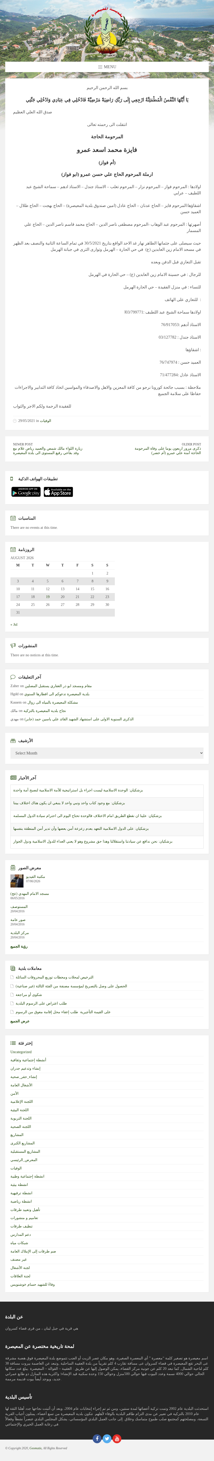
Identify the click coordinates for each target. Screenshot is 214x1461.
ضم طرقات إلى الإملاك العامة (33, 1251)
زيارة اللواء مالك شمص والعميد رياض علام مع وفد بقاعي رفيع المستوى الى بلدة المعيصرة (47, 451)
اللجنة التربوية (21, 1118)
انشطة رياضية (21, 1201)
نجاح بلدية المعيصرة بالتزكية (44, 711)
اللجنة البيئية (19, 1110)
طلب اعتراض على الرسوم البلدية (41, 1003)
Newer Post (23, 444)
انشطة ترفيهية (21, 1193)
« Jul (13, 625)
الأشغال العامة (21, 1085)
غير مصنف (18, 1259)
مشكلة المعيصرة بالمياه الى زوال (52, 702)
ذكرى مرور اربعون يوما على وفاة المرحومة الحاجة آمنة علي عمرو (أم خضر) (168, 451)
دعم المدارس (20, 1235)
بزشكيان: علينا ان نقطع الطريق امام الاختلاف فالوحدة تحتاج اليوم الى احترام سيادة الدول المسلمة (87, 816)
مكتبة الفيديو (35, 877)
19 (48, 597)
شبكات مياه (19, 1243)
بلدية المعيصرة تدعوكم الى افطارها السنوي (57, 694)
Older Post (191, 444)
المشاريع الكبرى (22, 1143)
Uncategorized (21, 1052)
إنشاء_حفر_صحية (23, 1077)
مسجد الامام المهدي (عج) (29, 894)
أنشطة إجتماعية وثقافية (28, 1060)
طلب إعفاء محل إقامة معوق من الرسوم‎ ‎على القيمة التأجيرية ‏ (63, 1012)
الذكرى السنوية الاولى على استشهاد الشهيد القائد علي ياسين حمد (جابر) (79, 719)
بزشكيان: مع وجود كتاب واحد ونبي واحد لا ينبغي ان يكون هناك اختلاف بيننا (69, 803)
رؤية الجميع (19, 946)
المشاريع (16, 1135)
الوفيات (45, 421)
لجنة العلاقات (20, 1276)
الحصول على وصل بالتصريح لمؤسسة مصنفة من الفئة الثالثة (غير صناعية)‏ (71, 986)
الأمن (14, 1093)
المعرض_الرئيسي (23, 1160)
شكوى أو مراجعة (29, 995)
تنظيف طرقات (21, 1226)
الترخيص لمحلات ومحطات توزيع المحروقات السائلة (54, 977)
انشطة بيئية (19, 1185)
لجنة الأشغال (20, 1268)
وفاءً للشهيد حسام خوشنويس (32, 1284)
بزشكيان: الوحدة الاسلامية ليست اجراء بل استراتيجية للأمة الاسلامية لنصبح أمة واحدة (78, 790)
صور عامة (18, 920)
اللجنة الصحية (20, 1127)
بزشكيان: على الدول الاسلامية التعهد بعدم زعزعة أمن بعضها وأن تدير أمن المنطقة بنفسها (81, 829)
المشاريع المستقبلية (25, 1151)
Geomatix (35, 1448)
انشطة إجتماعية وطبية (27, 1176)
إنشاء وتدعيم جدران (25, 1068)
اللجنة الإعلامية (21, 1102)
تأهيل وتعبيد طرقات (25, 1210)
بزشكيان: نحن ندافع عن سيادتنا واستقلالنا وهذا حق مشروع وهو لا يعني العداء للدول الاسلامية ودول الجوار (93, 841)
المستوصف (19, 907)
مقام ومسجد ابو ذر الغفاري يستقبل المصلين (58, 686)
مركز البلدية (19, 933)
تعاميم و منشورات (24, 1218)
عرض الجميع (19, 1021)
